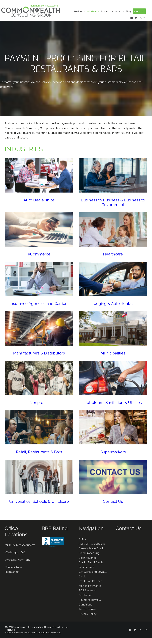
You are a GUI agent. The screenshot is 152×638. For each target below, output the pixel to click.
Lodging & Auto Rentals (113, 303)
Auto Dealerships (39, 200)
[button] (39, 175)
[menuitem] (79, 11)
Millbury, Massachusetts (20, 545)
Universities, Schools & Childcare (39, 501)
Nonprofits (39, 402)
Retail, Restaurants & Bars (39, 452)
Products (106, 11)
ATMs (82, 539)
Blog (128, 11)
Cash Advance (88, 557)
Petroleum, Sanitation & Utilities (113, 402)
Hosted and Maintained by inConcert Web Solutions (33, 632)
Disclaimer (85, 595)
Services (77, 11)
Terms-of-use (87, 609)
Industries (92, 11)
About (118, 11)
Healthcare (113, 254)
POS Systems (87, 590)
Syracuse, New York (17, 559)
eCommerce (39, 254)
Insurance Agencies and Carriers (39, 303)
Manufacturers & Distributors (39, 353)
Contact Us (113, 501)
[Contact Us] (128, 570)
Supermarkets (113, 452)
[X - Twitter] (141, 18)
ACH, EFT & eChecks (92, 543)
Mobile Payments (90, 585)
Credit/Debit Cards (91, 562)
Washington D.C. (15, 552)
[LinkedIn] (137, 18)
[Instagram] (144, 18)
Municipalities (113, 353)
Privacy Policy (87, 613)
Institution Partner (90, 581)
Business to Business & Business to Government (113, 202)
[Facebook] (132, 18)
